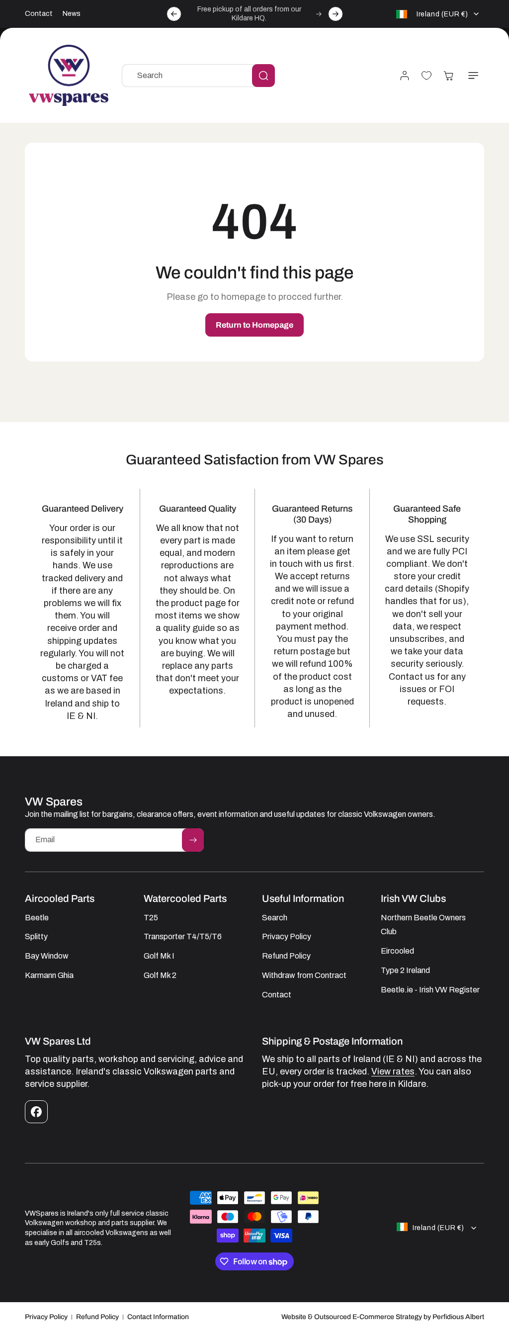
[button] (473, 76)
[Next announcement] (335, 13)
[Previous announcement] (174, 13)
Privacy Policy (46, 1317)
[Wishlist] (426, 76)
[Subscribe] (193, 840)
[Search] (263, 75)
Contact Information (158, 1317)
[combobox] (198, 76)
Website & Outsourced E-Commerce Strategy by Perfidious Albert (382, 1317)
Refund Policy (97, 1317)
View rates (393, 1071)
